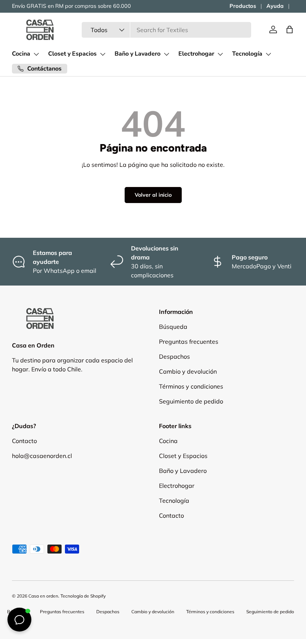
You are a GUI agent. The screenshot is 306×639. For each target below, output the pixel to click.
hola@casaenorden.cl (42, 455)
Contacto (24, 441)
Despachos (174, 356)
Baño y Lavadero (137, 54)
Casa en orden (43, 596)
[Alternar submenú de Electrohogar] (220, 54)
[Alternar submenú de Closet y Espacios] (102, 54)
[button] (289, 29)
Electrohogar (196, 54)
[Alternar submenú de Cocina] (36, 54)
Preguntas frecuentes (188, 341)
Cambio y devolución (188, 371)
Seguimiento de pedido (191, 401)
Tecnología (247, 54)
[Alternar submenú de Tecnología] (268, 54)
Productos (243, 6)
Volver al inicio (153, 194)
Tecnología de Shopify (83, 596)
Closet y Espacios (72, 54)
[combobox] (167, 30)
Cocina (21, 54)
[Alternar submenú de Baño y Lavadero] (166, 54)
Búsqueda (173, 326)
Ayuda (275, 6)
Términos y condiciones (191, 386)
